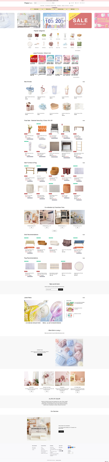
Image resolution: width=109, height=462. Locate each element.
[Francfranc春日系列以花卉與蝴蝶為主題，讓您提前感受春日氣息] (70, 304)
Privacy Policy (52, 447)
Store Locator (34, 447)
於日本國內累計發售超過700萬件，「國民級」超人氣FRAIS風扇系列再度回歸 (43, 322)
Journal (33, 449)
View (31, 227)
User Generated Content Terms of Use (54, 450)
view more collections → (76, 77)
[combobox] (44, 3)
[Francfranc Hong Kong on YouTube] (62, 450)
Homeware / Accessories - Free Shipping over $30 (52, 0)
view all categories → (78, 50)
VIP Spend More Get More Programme (53, 455)
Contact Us (42, 448)
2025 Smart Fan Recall (77, 313)
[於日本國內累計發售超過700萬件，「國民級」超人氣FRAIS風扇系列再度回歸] (43, 311)
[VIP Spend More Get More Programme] (70, 310)
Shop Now (39, 354)
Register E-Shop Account (44, 453)
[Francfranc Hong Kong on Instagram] (59, 450)
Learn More (61, 431)
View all (84, 81)
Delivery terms (43, 449)
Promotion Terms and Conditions (54, 453)
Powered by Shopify (58, 460)
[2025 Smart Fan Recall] (70, 315)
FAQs (42, 447)
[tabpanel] (54, 20)
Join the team (34, 448)
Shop (31, 391)
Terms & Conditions (52, 448)
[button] (107, 461)
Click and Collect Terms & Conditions (53, 452)
